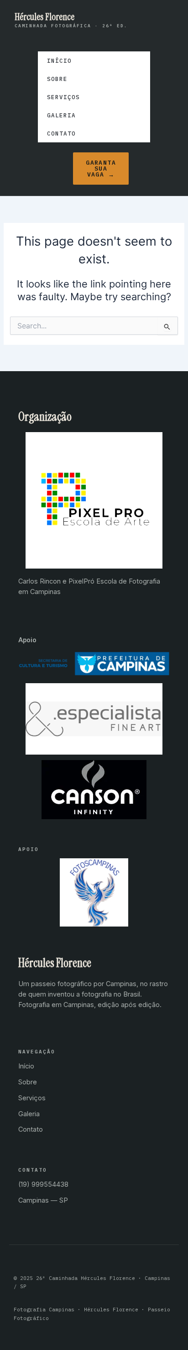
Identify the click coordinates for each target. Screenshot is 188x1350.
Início (59, 60)
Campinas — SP (43, 1200)
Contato (61, 133)
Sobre (57, 78)
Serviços (63, 97)
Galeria (61, 115)
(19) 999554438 (43, 1184)
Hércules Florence (44, 16)
